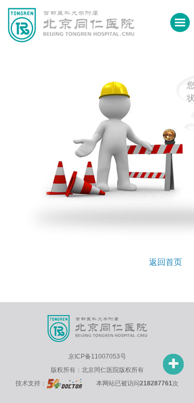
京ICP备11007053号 (97, 356)
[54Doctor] (64, 383)
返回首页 (165, 262)
